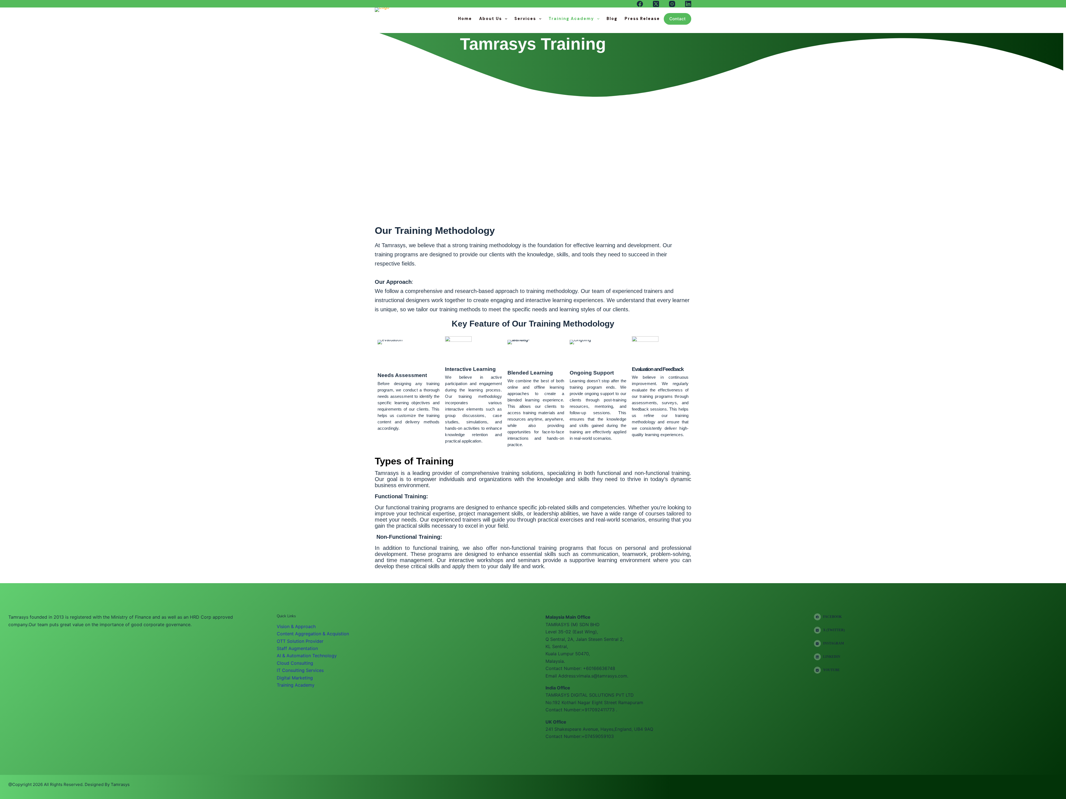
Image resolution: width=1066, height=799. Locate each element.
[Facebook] (640, 4)
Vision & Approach (296, 626)
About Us (490, 18)
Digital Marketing (295, 678)
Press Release (642, 18)
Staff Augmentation (297, 648)
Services (525, 18)
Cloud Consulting (295, 663)
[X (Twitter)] (656, 4)
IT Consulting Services (300, 670)
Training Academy (571, 18)
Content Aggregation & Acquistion (313, 633)
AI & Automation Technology (307, 655)
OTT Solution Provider (300, 641)
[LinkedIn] (688, 4)
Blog (612, 18)
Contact (677, 18)
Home (465, 18)
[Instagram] (672, 4)
